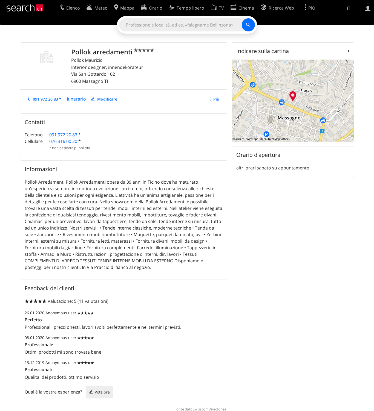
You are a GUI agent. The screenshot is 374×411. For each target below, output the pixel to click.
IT (348, 8)
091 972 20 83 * (47, 99)
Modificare (107, 99)
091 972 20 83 (63, 135)
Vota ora (102, 392)
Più (216, 99)
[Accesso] (368, 8)
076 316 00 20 (63, 141)
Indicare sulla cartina (262, 51)
